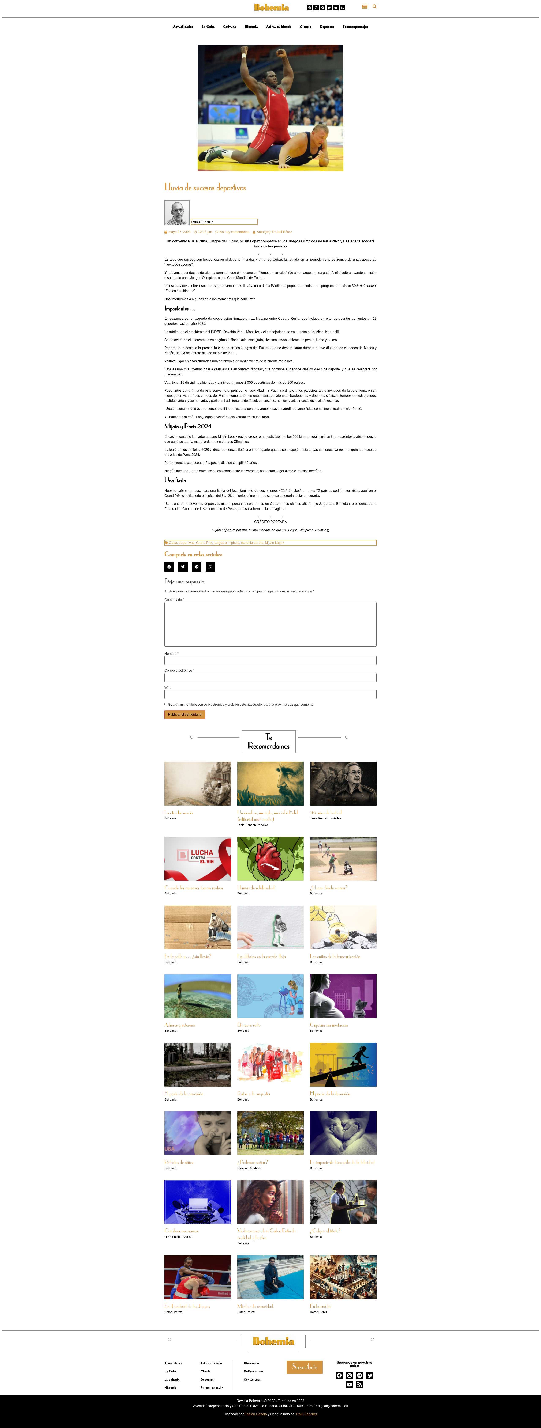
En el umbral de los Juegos (187, 1306)
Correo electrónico (179, 670)
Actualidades (183, 26)
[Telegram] (322, 7)
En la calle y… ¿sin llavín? (188, 956)
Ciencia (305, 26)
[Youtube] (336, 7)
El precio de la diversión (330, 1094)
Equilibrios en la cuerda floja (261, 956)
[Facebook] (309, 7)
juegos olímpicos (226, 543)
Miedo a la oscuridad (255, 1306)
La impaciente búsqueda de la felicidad (342, 1162)
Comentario (174, 600)
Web (167, 687)
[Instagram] (316, 7)
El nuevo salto (249, 1025)
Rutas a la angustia (253, 1094)
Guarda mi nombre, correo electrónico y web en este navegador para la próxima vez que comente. (241, 704)
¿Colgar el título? (325, 1231)
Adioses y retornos (179, 1025)
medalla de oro (252, 543)
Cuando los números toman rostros (193, 888)
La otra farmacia (178, 813)
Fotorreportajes (355, 26)
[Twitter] (329, 7)
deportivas (186, 543)
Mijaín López (274, 543)
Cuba (173, 543)
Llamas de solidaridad (256, 888)
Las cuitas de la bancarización (335, 956)
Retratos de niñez (178, 1162)
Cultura (229, 26)
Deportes (327, 26)
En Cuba (208, 26)
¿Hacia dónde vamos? (328, 888)
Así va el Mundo (278, 26)
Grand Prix (204, 543)
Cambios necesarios (181, 1231)
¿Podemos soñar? (252, 1162)
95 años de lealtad (326, 813)
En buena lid (321, 1306)
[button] (374, 6)
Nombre (171, 653)
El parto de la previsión (183, 1094)
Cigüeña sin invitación (329, 1025)
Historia (251, 26)
